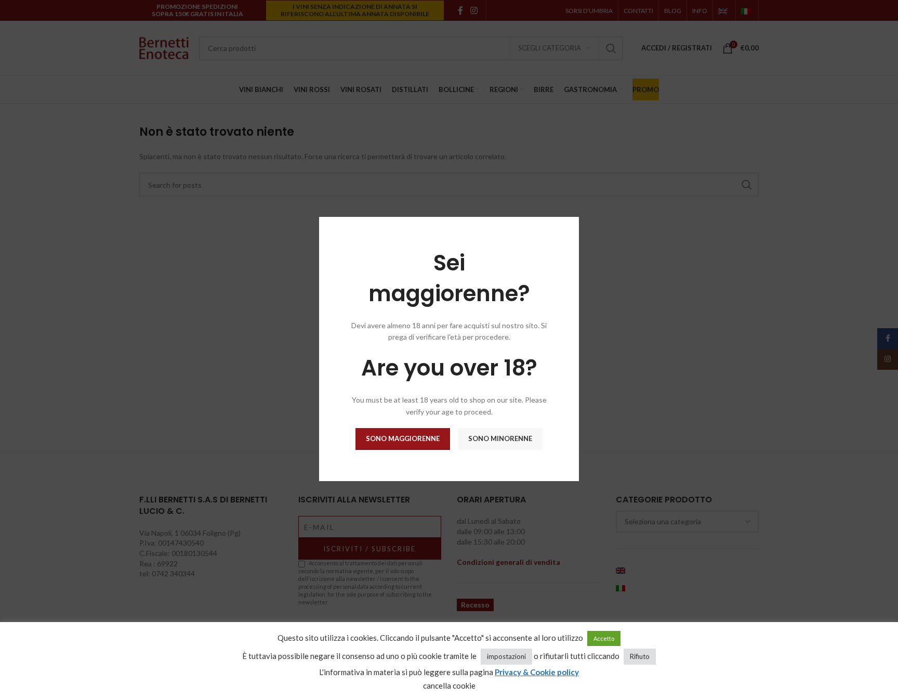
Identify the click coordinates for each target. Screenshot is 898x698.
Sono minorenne (500, 438)
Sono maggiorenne (403, 438)
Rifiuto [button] (640, 656)
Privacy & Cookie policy (537, 672)
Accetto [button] (603, 638)
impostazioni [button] (506, 656)
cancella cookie (449, 685)
